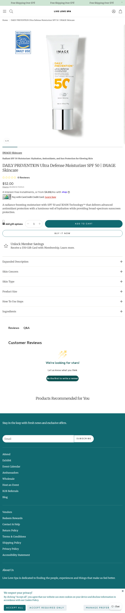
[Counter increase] (39, 224)
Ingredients (9, 311)
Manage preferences (102, 607)
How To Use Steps (12, 301)
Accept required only (47, 607)
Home (5, 20)
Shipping (5, 187)
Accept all (14, 607)
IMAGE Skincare (12, 152)
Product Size (9, 291)
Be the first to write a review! (62, 378)
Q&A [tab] (26, 328)
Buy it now (63, 233)
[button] (4, 11)
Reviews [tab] (13, 328)
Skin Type (8, 281)
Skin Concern (10, 271)
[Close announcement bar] (122, 2)
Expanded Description (15, 261)
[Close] (122, 591)
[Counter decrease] (28, 224)
